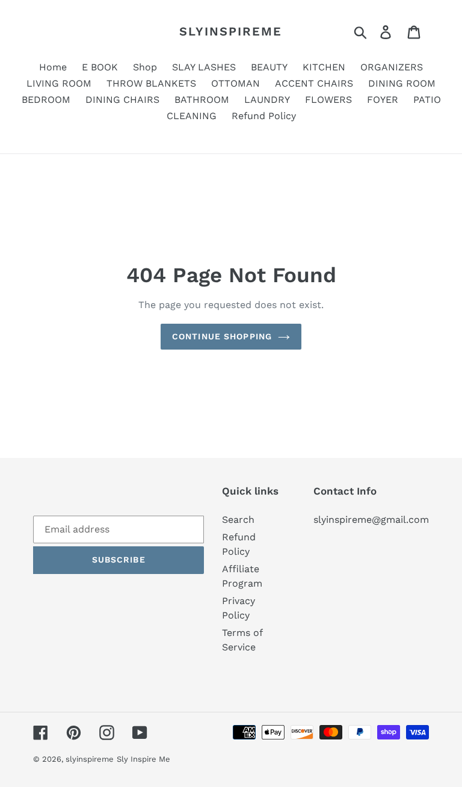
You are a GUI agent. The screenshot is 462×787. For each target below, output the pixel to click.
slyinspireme (230, 31)
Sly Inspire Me (143, 759)
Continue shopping (222, 336)
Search (238, 519)
